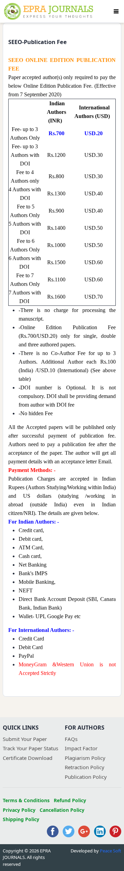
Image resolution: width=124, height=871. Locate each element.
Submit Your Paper (25, 738)
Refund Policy (70, 800)
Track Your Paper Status (30, 748)
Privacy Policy (19, 810)
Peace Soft (110, 851)
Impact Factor (81, 748)
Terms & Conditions (26, 800)
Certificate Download (27, 757)
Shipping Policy (21, 819)
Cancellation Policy (62, 810)
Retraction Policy (84, 767)
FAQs (71, 738)
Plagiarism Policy (85, 757)
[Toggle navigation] (116, 11)
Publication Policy (86, 776)
